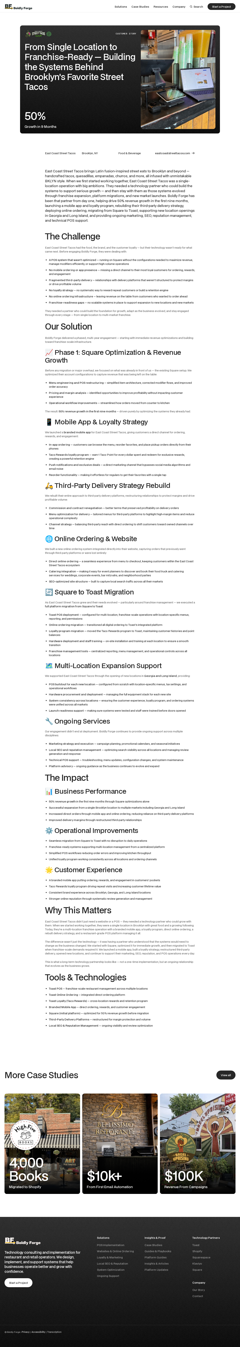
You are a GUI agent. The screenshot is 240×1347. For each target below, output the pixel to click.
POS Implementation (110, 1245)
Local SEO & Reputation (112, 1263)
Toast (196, 1245)
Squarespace (201, 1257)
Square (197, 1269)
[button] (121, 7)
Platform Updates (156, 1269)
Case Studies (153, 1245)
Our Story (198, 1290)
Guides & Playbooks (158, 1251)
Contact (197, 1296)
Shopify (197, 1251)
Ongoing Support (108, 1276)
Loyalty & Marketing (110, 1257)
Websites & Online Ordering (115, 1251)
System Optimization (110, 1269)
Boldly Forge (13, 1332)
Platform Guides (155, 1257)
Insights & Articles (157, 1263)
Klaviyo (197, 1263)
